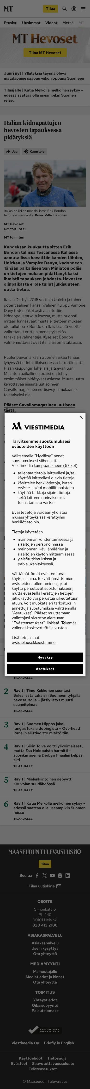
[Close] (81, 417)
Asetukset (45, 669)
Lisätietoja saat (34, 640)
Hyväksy (45, 657)
